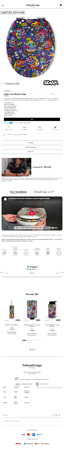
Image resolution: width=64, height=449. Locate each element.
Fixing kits (16, 387)
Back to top (32, 349)
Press (5, 391)
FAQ (5, 397)
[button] (58, 273)
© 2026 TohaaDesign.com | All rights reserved (11, 421)
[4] (36, 340)
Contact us (26, 402)
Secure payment (16, 402)
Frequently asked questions (30, 147)
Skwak (7, 95)
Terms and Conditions (26, 391)
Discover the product (11, 332)
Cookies (16, 391)
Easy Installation (18, 192)
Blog (5, 387)
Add (32, 119)
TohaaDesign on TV (44, 192)
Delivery (5, 402)
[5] (40, 340)
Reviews (26, 397)
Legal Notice (15, 397)
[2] (28, 340)
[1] (24, 340)
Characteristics (31, 142)
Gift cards (26, 387)
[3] (32, 340)
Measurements (31, 151)
